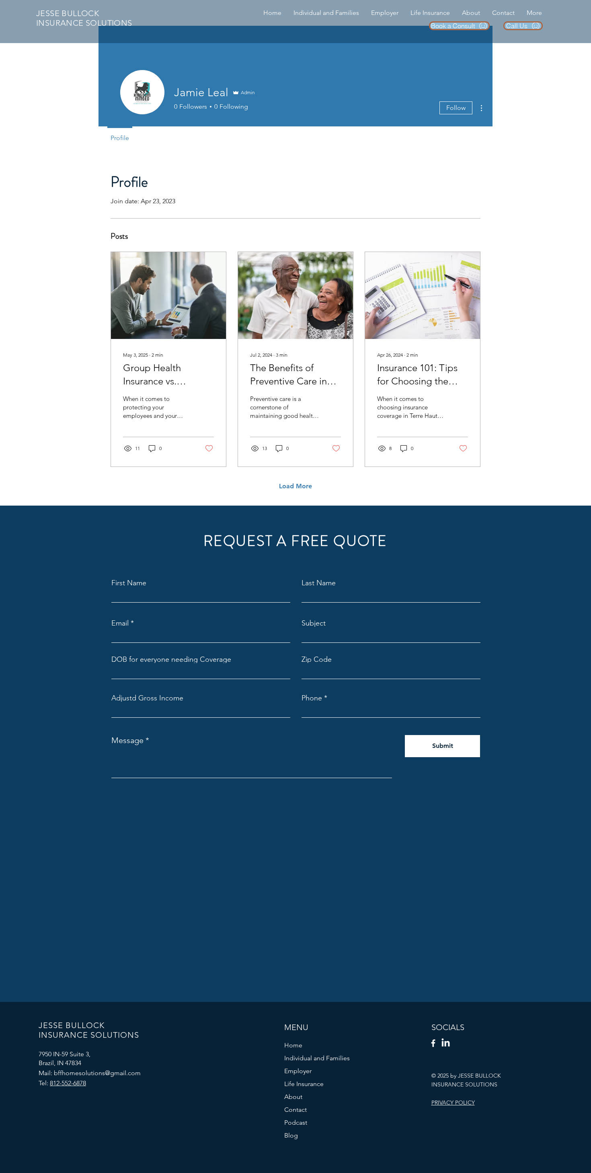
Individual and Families (317, 1058)
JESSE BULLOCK (67, 13)
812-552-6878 (68, 1083)
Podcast (295, 1122)
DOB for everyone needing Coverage (171, 659)
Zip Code (317, 659)
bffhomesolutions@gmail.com (97, 1073)
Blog (291, 1135)
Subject (314, 623)
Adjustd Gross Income (147, 698)
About (293, 1097)
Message (127, 740)
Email (120, 623)
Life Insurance (304, 1084)
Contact (295, 1109)
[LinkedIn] (446, 1043)
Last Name (319, 582)
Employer (298, 1071)
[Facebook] (433, 1043)
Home (293, 1045)
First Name (128, 582)
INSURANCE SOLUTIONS (84, 23)
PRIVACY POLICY (453, 1102)
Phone (312, 698)
